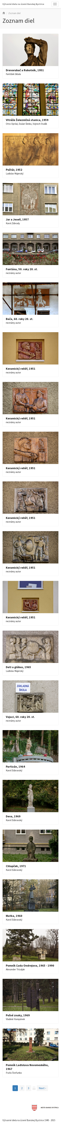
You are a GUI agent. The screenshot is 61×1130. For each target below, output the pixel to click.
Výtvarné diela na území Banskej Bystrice (23, 4)
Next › (42, 1088)
